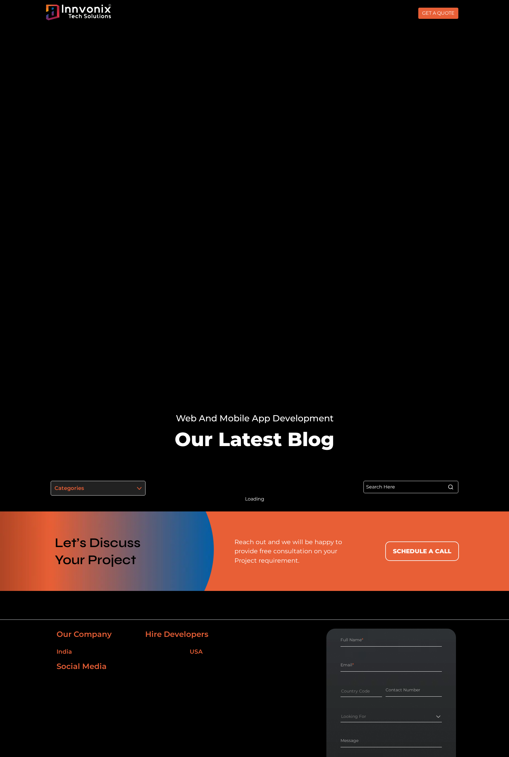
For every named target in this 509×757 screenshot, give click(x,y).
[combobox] (341, 691)
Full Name (352, 639)
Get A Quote (438, 13)
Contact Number (403, 690)
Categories (69, 488)
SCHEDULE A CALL (422, 551)
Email (347, 664)
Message (349, 740)
